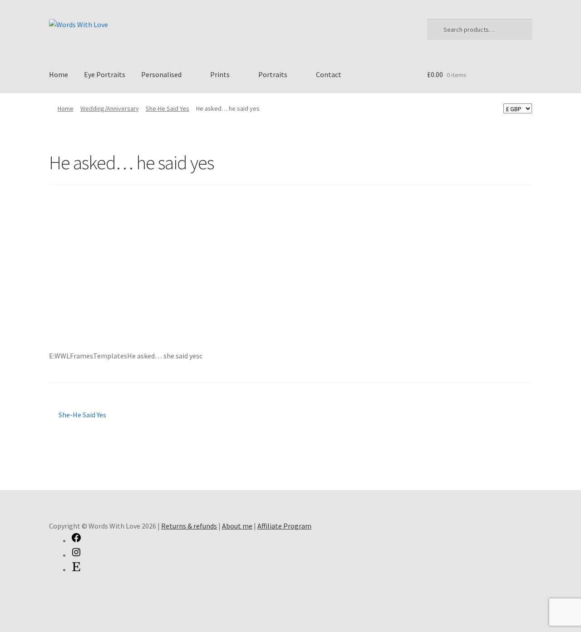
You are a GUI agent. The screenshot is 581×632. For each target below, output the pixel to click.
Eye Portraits (104, 74)
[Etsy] (76, 569)
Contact (328, 74)
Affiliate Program (284, 525)
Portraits (272, 74)
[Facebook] (76, 540)
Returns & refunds (189, 525)
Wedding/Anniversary (109, 108)
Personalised (161, 74)
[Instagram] (76, 554)
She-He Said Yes (167, 108)
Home (58, 74)
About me (237, 525)
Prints (220, 74)
